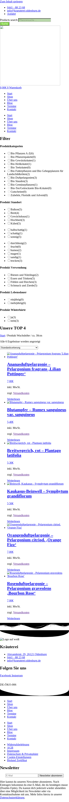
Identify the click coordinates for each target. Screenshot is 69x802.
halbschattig (19, 229)
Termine (11, 106)
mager (16, 253)
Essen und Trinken (23, 278)
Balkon (16, 209)
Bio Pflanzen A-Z (22, 153)
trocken (16, 260)
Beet (15, 212)
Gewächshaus (20, 216)
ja (13, 317)
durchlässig (18, 243)
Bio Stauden (19, 181)
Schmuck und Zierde (24, 285)
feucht (16, 246)
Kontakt (11, 109)
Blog (10, 103)
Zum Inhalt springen (11, 1)
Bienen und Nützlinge (24, 274)
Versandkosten (21, 393)
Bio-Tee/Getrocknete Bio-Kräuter (31, 188)
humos (16, 250)
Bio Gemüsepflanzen (24, 184)
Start (9, 93)
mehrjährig (18, 303)
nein (15, 320)
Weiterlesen (13, 399)
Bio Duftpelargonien (24, 177)
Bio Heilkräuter (21, 163)
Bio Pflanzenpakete (23, 156)
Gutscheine (18, 191)
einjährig (17, 299)
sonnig (16, 236)
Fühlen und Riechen (23, 281)
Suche (4, 23)
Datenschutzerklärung (12, 797)
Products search (9, 19)
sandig (16, 257)
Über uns (12, 99)
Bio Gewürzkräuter (23, 160)
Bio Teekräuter (20, 167)
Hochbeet (18, 219)
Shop (10, 96)
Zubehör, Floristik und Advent (29, 195)
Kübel (16, 223)
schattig (16, 233)
